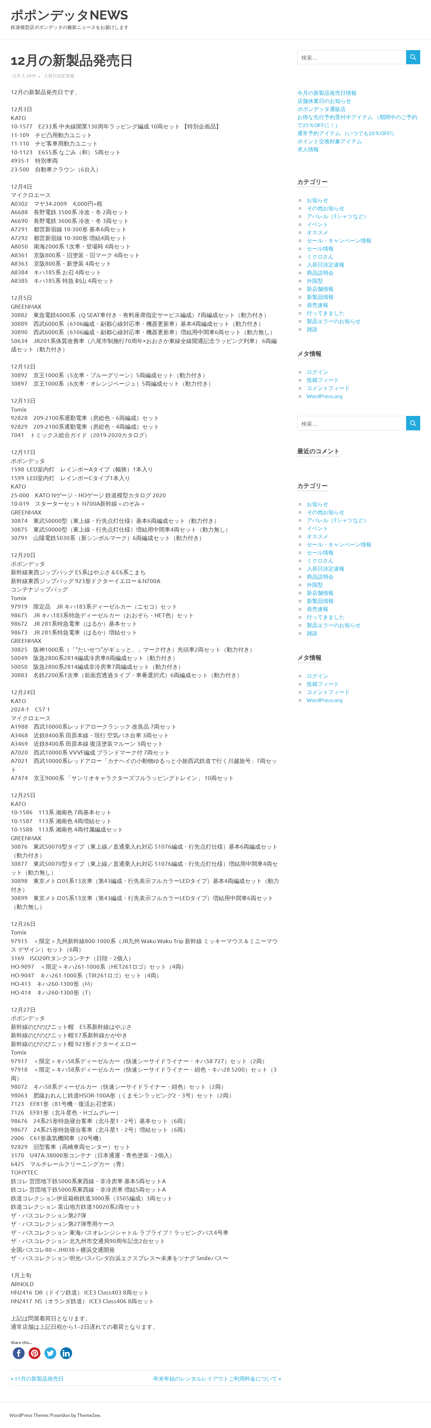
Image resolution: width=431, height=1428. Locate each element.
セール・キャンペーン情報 (339, 240)
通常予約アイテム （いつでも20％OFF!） (347, 132)
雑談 (312, 328)
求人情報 (308, 149)
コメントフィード (328, 387)
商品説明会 (320, 272)
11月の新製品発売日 (39, 1378)
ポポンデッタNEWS (69, 15)
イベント (317, 224)
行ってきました (325, 312)
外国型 (315, 280)
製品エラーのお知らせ (334, 320)
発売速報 (317, 304)
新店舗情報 (320, 288)
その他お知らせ (325, 207)
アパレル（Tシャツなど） (338, 216)
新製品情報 (320, 296)
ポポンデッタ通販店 (321, 108)
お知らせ (317, 199)
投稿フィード (323, 379)
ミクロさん (320, 256)
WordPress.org (324, 395)
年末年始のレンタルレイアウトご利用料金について (215, 1378)
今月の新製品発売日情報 (327, 92)
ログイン (317, 371)
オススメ (317, 232)
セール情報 (320, 248)
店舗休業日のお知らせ (324, 100)
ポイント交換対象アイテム (329, 141)
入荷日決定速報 (59, 75)
